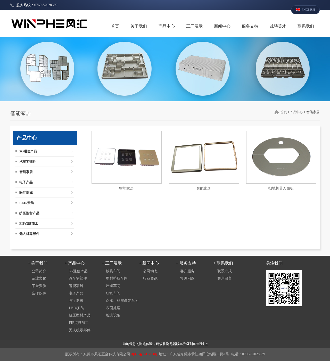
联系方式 (224, 271)
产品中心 (166, 26)
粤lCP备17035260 (143, 354)
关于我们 (138, 26)
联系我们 (306, 26)
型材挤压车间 (117, 278)
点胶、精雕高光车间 (122, 300)
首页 (115, 26)
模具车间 (113, 271)
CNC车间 (113, 293)
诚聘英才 (278, 26)
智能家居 (26, 172)
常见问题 (187, 278)
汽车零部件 (27, 161)
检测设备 (113, 315)
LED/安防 (26, 203)
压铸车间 (113, 286)
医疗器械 (26, 192)
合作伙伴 (39, 293)
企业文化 (39, 278)
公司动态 (150, 271)
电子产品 (26, 182)
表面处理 (113, 308)
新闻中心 (222, 26)
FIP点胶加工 (28, 223)
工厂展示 (194, 26)
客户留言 (224, 278)
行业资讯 (150, 278)
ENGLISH (308, 10)
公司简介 (39, 271)
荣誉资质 (39, 286)
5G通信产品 (28, 151)
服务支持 (250, 26)
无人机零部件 (29, 234)
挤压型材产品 (29, 213)
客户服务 (187, 271)
